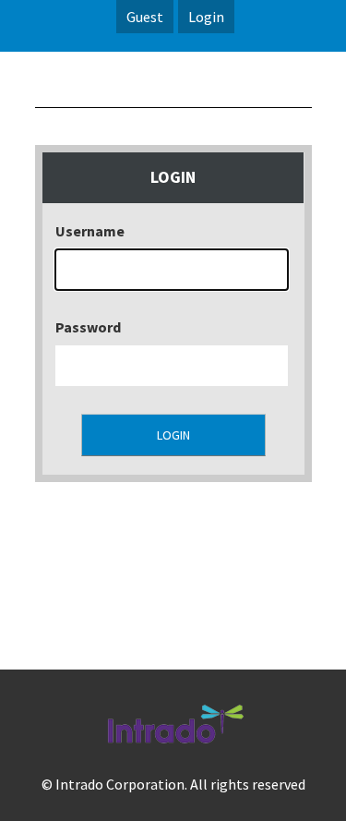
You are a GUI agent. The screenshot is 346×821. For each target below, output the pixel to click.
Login (206, 16)
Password (88, 327)
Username (90, 231)
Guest (144, 16)
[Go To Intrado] (173, 747)
